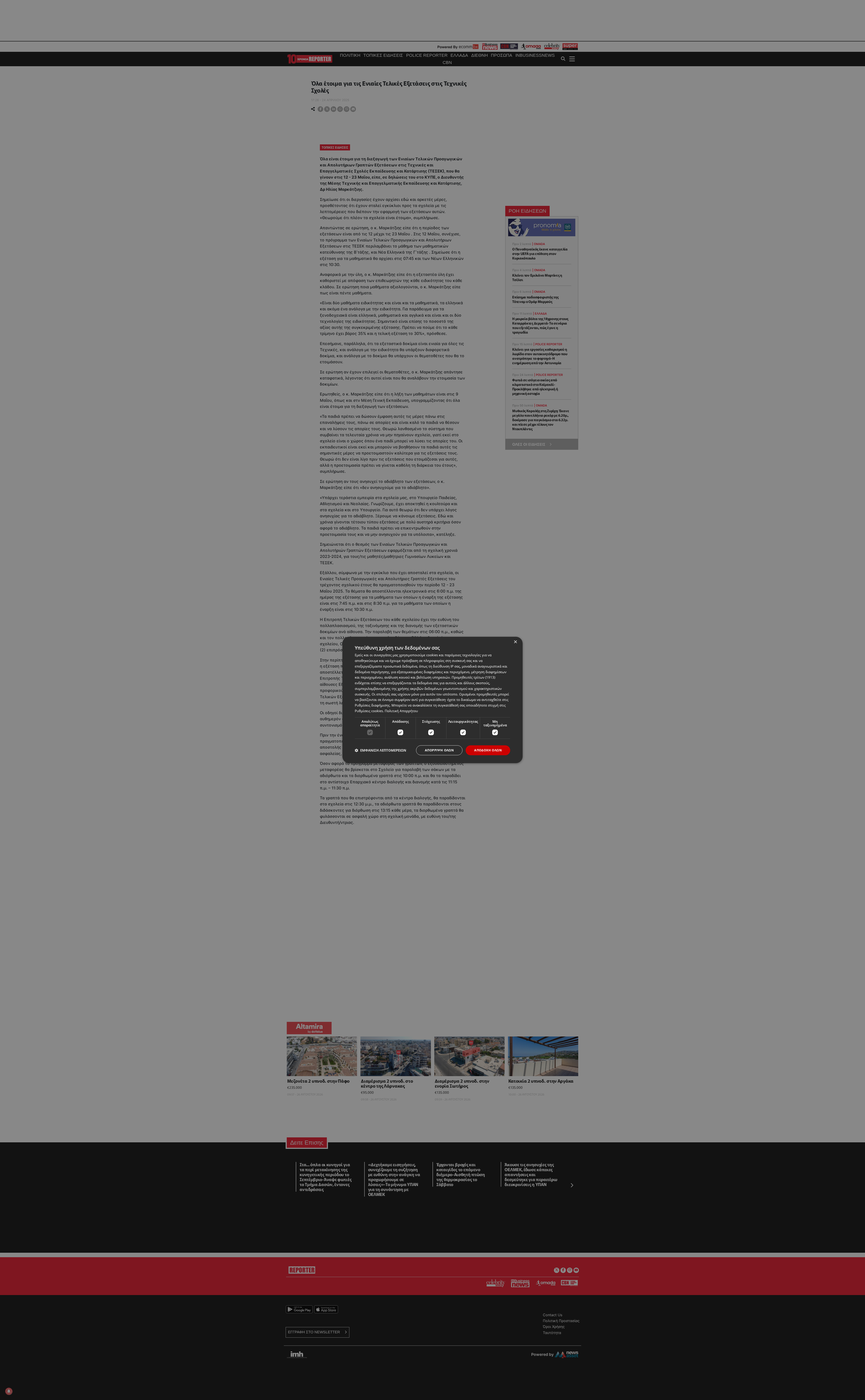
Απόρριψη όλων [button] (439, 750)
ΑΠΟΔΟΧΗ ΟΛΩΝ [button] (488, 750)
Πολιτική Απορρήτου (401, 711)
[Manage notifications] (8, 1391)
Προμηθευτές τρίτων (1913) (473, 677)
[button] (380, 750)
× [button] (515, 642)
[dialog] (432, 700)
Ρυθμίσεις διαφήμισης (372, 705)
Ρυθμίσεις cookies (369, 711)
